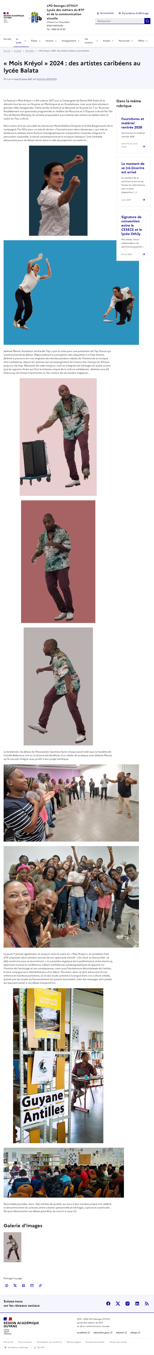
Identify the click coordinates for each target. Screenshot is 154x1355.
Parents (49, 40)
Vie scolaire (89, 40)
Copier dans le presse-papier (40, 1285)
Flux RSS (40, 1347)
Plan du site (8, 1342)
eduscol (120, 1332)
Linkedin (137, 1303)
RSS (146, 1303)
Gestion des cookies (118, 1342)
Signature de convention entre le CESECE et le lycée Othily (131, 225)
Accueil (7, 39)
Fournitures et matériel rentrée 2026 (132, 123)
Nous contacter (25, 1342)
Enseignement (69, 40)
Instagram (127, 1303)
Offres (141, 40)
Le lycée (18, 40)
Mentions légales (74, 1342)
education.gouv (101, 1332)
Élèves (34, 40)
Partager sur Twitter (15, 1285)
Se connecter (107, 13)
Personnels (124, 40)
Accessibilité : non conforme (49, 1342)
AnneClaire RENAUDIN (47, 79)
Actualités (29, 50)
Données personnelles (94, 1342)
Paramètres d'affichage (135, 13)
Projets (106, 40)
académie (82, 1332)
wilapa (134, 1332)
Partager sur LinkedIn (23, 1285)
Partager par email (32, 1285)
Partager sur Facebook (7, 1285)
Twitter (118, 1303)
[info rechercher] (147, 21)
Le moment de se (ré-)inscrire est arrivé (133, 168)
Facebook (108, 1303)
